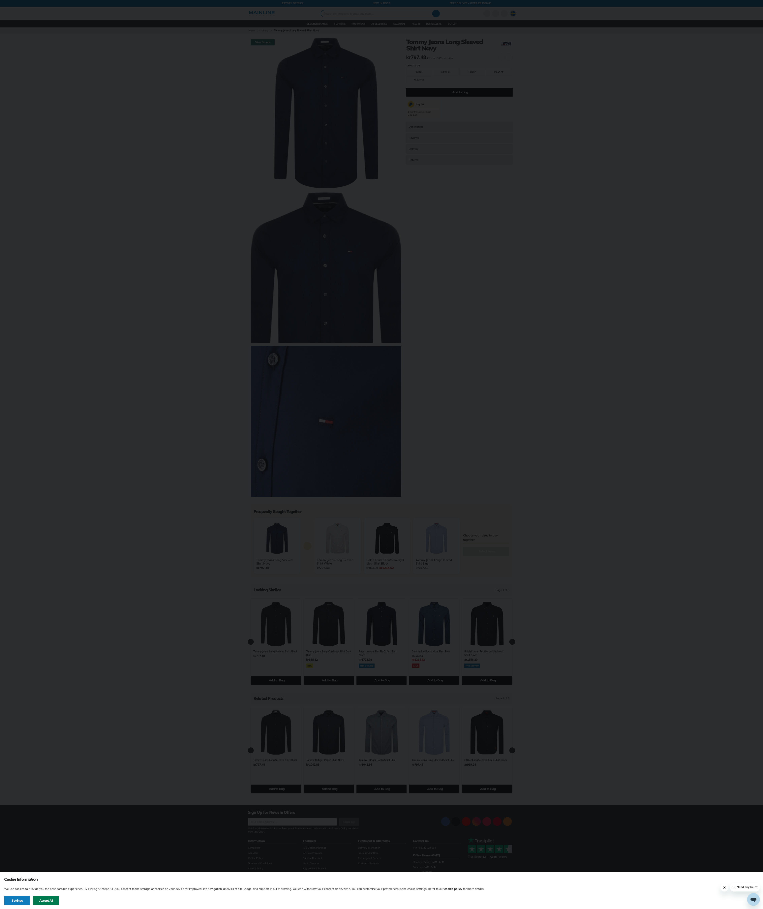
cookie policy (453, 889)
